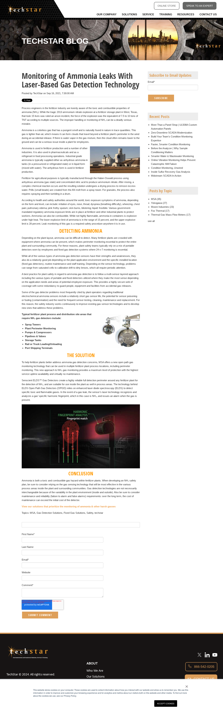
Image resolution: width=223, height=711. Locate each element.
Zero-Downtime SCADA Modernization (171, 132)
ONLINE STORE (167, 5)
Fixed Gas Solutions (74, 512)
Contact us (203, 679)
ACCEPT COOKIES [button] (165, 703)
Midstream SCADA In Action (166, 175)
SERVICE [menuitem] (148, 14)
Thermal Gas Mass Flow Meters (171, 214)
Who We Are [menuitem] (95, 670)
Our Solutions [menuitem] (95, 676)
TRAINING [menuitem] (165, 14)
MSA (32, 512)
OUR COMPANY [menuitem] (107, 14)
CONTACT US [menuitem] (208, 14)
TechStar (38, 93)
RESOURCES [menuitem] (185, 14)
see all (151, 221)
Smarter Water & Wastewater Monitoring (172, 156)
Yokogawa (159, 203)
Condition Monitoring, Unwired (167, 167)
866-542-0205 (203, 666)
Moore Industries (162, 206)
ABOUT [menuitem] (92, 663)
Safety (90, 512)
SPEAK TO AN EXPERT (199, 5)
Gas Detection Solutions (49, 512)
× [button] (187, 685)
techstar (99, 512)
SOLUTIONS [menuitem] (129, 14)
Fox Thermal (160, 210)
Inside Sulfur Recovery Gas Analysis (170, 171)
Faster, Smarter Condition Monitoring (170, 144)
